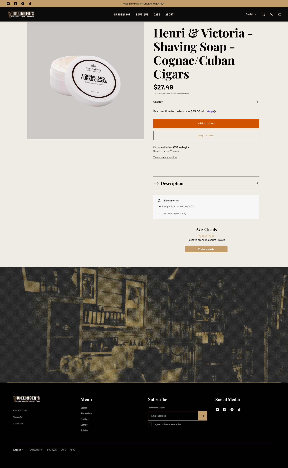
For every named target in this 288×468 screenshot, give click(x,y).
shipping (166, 93)
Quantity (158, 101)
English (17, 449)
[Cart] (279, 14)
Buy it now (206, 135)
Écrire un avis (206, 249)
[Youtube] (22, 3)
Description (172, 183)
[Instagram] (8, 3)
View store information (165, 157)
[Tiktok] (30, 3)
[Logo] (21, 14)
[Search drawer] (263, 14)
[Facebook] (15, 3)
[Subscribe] (202, 416)
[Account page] (271, 14)
